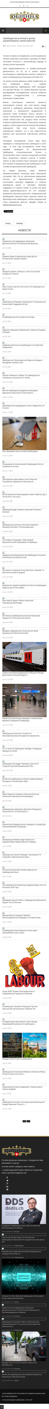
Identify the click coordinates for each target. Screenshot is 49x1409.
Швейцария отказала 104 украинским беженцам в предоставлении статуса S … (23, 1103)
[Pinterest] (7, 1189)
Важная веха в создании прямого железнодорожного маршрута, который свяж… (22, 916)
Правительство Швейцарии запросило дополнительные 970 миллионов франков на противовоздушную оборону (21, 1310)
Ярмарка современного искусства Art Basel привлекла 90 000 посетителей (20, 632)
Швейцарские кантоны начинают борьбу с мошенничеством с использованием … (20, 526)
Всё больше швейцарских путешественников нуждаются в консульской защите (21, 617)
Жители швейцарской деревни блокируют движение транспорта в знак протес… (20, 391)
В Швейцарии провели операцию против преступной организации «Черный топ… (19, 1007)
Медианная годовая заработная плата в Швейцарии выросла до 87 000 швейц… (24, 586)
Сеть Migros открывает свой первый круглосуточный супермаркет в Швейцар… (20, 541)
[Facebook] (19, 6)
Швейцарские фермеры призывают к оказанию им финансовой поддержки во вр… (24, 303)
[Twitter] (23, 6)
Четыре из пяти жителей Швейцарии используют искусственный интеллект (23, 1297)
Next (28, 1121)
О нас (12, 2)
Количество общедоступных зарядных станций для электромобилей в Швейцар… (24, 825)
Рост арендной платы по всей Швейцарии (20, 451)
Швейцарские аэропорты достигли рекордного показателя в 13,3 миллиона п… (21, 810)
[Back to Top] (2, 1407)
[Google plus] (27, 6)
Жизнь (17, 1302)
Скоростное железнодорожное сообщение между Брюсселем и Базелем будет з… (23, 674)
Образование (19, 1245)
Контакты (35, 2)
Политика (17, 1369)
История (16, 1231)
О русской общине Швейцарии (13, 1400)
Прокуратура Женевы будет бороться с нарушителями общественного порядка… (19, 840)
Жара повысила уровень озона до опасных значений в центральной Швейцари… (20, 795)
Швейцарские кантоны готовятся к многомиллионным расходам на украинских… (21, 734)
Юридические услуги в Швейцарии (17, 1059)
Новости (17, 1316)
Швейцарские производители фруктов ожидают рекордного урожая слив (22, 361)
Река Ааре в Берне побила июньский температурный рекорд (17, 601)
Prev (24, 1121)
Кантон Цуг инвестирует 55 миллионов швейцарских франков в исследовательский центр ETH (23, 1239)
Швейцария (18, 1330)
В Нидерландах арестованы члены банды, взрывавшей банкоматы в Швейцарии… (19, 1022)
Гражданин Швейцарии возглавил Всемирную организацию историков (21, 1226)
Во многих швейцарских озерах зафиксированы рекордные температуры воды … (22, 780)
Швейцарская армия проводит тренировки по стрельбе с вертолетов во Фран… (21, 856)
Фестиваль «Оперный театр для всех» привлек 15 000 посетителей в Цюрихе (23, 571)
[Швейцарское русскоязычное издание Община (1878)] (24, 16)
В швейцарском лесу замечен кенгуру (18, 317)
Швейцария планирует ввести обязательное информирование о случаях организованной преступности (21, 1324)
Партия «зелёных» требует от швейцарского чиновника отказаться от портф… (21, 376)
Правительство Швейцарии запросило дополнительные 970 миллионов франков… (20, 242)
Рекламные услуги (23, 2)
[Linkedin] (7, 1186)
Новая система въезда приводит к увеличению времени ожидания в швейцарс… (22, 719)
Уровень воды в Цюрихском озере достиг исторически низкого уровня (19, 257)
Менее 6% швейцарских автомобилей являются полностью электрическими (22, 1375)
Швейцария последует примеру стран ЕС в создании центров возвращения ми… (20, 765)
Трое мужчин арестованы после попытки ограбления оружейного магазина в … (19, 480)
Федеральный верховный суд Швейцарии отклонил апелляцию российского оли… (24, 556)
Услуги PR (28, 1400)
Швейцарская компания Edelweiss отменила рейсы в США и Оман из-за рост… (23, 1073)
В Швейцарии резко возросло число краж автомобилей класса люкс (19, 931)
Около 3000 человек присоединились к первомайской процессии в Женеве (18, 992)
